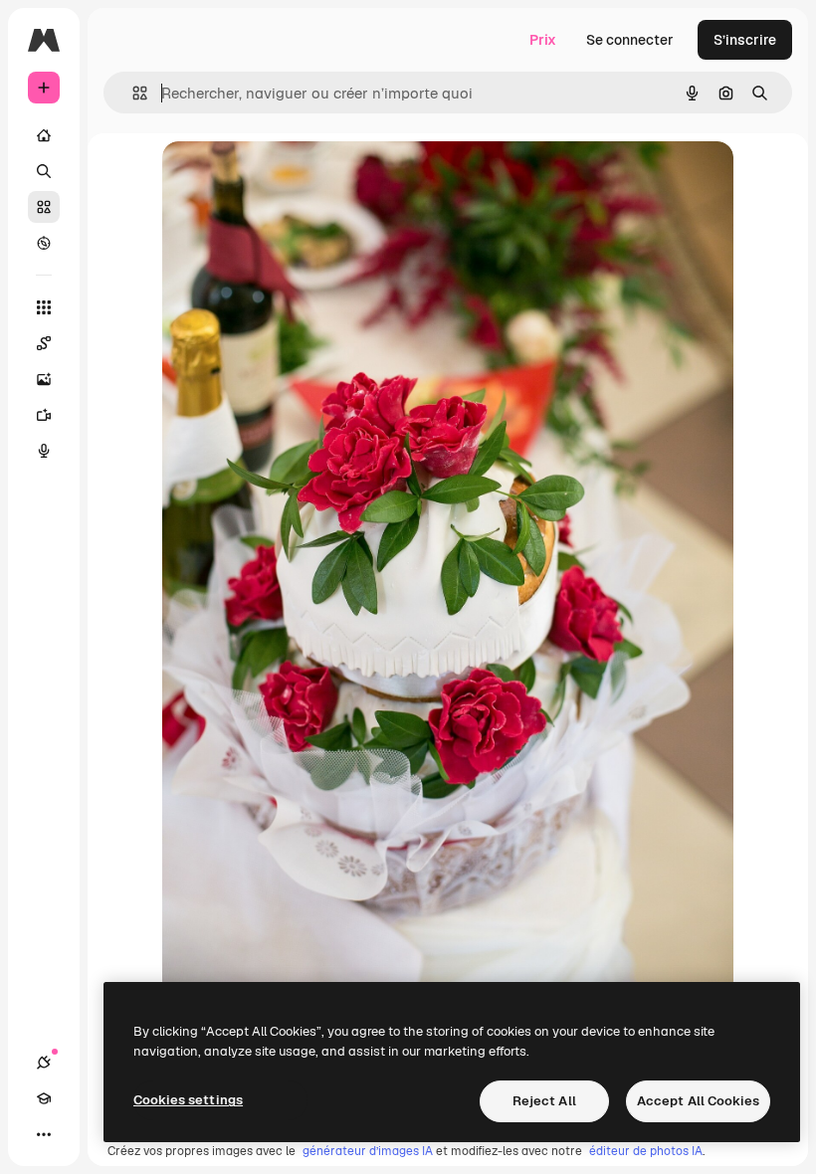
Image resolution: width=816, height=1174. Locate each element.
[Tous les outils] (44, 307)
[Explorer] (44, 243)
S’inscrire (745, 40)
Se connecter (630, 40)
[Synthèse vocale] (44, 451)
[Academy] (44, 1098)
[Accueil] (44, 135)
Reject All (544, 1100)
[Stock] (44, 207)
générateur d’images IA (368, 1151)
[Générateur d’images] (44, 379)
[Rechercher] (44, 171)
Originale (293, 178)
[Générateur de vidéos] (44, 415)
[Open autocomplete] (131, 93)
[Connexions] (44, 1062)
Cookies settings (188, 1099)
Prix (542, 40)
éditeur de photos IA (646, 1151)
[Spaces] (44, 343)
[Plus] (44, 1134)
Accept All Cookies (698, 1100)
